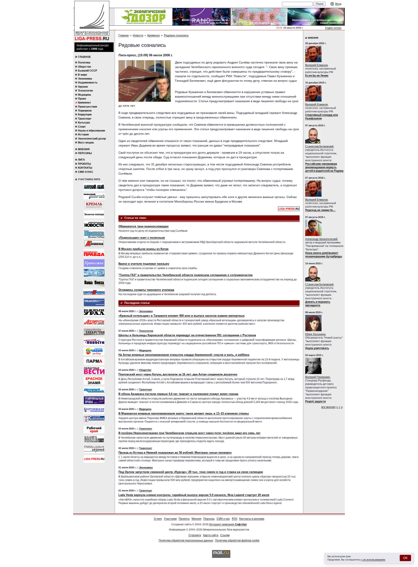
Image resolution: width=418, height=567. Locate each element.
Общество (84, 66)
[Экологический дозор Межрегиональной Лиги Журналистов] (143, 16)
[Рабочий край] (94, 429)
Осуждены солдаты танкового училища (146, 289)
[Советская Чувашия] (94, 351)
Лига (81, 159)
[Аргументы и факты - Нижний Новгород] (94, 322)
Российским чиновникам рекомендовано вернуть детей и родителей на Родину (324, 167)
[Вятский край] (94, 187)
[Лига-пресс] (94, 459)
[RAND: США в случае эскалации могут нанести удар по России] (201, 16)
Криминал (84, 102)
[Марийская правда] (94, 253)
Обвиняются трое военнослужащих (143, 226)
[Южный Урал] (94, 312)
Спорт (82, 126)
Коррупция (85, 114)
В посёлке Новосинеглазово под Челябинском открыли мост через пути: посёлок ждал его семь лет (189, 433)
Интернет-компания (228, 524)
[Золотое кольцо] (94, 214)
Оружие (83, 86)
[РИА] (94, 204)
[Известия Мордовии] (94, 292)
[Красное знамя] (94, 380)
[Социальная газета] (94, 449)
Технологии (85, 90)
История (83, 134)
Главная (123, 35)
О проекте (195, 535)
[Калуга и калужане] (94, 439)
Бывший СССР (87, 70)
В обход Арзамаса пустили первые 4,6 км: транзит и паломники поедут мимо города (178, 394)
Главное (84, 56)
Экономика (85, 78)
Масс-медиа (86, 142)
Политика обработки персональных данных (186, 540)
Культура (84, 122)
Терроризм (85, 110)
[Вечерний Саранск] (94, 420)
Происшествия (87, 106)
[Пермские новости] (94, 341)
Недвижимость (88, 82)
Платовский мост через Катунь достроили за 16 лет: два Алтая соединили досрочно (177, 374)
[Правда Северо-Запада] (94, 234)
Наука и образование (91, 130)
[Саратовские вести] (94, 273)
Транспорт (84, 118)
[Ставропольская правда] (94, 400)
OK (405, 558)
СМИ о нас (85, 171)
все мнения (328, 407)
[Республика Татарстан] (94, 332)
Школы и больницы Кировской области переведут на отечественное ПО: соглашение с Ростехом (187, 335)
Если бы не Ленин (316, 75)
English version (333, 28)
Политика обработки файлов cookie (237, 540)
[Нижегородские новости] (94, 224)
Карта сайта (210, 535)
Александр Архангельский (321, 239)
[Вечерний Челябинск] (94, 390)
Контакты (85, 167)
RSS (234, 518)
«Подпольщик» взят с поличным (141, 237)
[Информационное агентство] (94, 263)
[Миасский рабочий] (94, 196)
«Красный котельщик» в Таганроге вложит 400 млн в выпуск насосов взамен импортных (181, 315)
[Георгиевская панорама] (94, 410)
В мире (82, 74)
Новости (138, 35)
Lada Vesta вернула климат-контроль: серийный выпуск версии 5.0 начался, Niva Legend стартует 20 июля (193, 495)
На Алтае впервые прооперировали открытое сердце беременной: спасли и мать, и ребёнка (183, 354)
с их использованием (373, 559)
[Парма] (94, 361)
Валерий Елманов (316, 65)
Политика (84, 62)
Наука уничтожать (317, 348)
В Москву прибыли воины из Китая (143, 249)
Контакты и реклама (251, 518)
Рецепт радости (315, 401)
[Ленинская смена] (94, 243)
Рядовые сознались (176, 35)
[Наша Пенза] (94, 282)
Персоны (85, 153)
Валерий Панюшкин (317, 377)
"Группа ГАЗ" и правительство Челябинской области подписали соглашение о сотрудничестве (185, 275)
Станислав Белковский (319, 146)
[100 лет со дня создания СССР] (258, 16)
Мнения (84, 149)
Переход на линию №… (320, 210)
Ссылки (225, 535)
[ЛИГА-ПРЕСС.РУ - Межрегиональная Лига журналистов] (91, 21)
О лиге (158, 518)
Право (82, 98)
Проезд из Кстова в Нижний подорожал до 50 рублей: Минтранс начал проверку (175, 452)
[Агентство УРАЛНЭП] (94, 302)
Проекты (84, 163)
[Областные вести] (94, 371)
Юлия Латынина (315, 334)
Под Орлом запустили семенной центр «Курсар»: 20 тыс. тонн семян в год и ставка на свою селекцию (190, 472)
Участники (170, 518)
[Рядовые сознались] (144, 81)
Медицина (84, 94)
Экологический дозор (92, 138)
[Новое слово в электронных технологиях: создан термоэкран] (316, 16)
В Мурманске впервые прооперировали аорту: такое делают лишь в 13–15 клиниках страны (183, 413)
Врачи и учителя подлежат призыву (143, 263)
